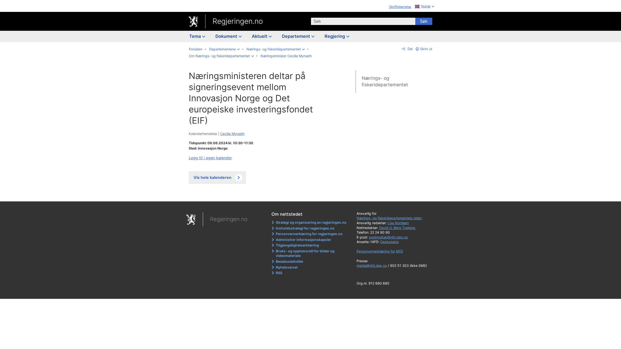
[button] (224, 49)
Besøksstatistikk (289, 261)
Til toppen (259, 194)
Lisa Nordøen (398, 223)
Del (410, 49)
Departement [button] (296, 36)
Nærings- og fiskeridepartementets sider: (389, 218)
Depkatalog (389, 242)
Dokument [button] (226, 36)
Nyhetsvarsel (287, 267)
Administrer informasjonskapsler (303, 240)
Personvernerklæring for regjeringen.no (309, 234)
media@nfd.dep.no (372, 265)
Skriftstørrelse (400, 7)
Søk (424, 21)
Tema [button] (195, 36)
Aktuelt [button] (260, 36)
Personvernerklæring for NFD (380, 251)
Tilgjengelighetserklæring (297, 245)
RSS (279, 273)
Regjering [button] (335, 36)
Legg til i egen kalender (210, 157)
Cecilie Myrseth (232, 134)
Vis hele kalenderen (212, 177)
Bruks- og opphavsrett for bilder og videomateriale (305, 253)
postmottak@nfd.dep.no (388, 237)
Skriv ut (426, 49)
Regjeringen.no (237, 21)
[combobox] (363, 21)
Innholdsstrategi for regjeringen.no (305, 228)
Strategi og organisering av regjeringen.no (311, 222)
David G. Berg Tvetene (397, 228)
